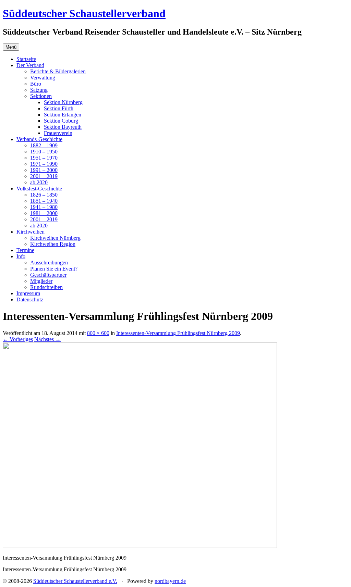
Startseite (26, 59)
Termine (25, 250)
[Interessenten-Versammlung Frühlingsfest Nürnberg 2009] (140, 546)
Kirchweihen (30, 232)
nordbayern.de (170, 581)
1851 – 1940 (44, 201)
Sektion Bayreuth (63, 127)
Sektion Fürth (58, 108)
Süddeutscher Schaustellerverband (84, 13)
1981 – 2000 (44, 213)
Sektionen (41, 96)
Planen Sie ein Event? (53, 269)
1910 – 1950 (44, 151)
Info (20, 256)
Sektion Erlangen (62, 114)
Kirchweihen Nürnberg (55, 238)
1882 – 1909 (44, 145)
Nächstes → (47, 339)
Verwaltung (42, 77)
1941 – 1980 (44, 207)
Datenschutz (29, 299)
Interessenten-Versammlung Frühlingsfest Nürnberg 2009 (178, 333)
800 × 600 (98, 333)
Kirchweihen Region (52, 244)
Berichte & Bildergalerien (58, 71)
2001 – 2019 (44, 176)
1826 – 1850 (44, 195)
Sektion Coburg (61, 121)
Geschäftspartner (48, 275)
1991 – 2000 (44, 170)
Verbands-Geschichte (39, 139)
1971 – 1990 (44, 164)
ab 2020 (39, 182)
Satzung (39, 90)
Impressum (28, 293)
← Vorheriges (18, 339)
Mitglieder (41, 281)
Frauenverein (58, 133)
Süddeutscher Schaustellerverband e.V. (75, 581)
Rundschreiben (46, 287)
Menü (10, 47)
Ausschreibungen (49, 262)
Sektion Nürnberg (63, 102)
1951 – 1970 (44, 158)
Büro (35, 84)
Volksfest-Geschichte (39, 188)
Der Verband (30, 65)
